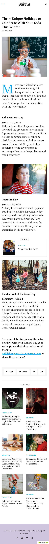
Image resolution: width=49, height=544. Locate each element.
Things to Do (7, 413)
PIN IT (26, 179)
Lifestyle (21, 246)
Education (30, 418)
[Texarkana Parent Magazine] (24, 4)
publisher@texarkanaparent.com (21, 353)
